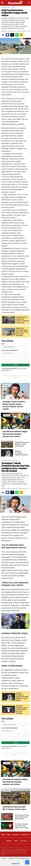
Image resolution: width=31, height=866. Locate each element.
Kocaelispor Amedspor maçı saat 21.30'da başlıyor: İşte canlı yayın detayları (22, 825)
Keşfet (16, 841)
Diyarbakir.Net (6, 7)
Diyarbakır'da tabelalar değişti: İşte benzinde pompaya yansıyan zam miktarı (15, 433)
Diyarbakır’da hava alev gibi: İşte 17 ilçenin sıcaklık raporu (22, 444)
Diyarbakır (9, 841)
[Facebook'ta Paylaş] (7, 35)
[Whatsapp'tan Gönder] (17, 35)
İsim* (3, 344)
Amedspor (15, 460)
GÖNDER (15, 365)
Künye (3, 834)
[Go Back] (27, 862)
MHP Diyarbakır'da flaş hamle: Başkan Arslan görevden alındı (22, 817)
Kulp (13, 7)
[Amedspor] (15, 391)
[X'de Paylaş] (12, 35)
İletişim (9, 834)
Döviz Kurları (24, 834)
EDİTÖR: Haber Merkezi (23, 488)
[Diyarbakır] (15, 421)
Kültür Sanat (23, 841)
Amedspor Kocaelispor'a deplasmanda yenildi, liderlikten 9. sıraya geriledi (21, 453)
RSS (4, 858)
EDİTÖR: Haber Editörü (22, 31)
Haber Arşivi (15, 834)
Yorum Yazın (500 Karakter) (9, 350)
